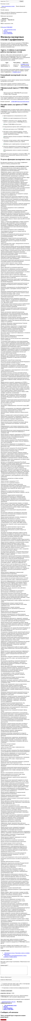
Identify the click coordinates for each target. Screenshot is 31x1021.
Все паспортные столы (10, 29)
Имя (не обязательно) (6, 977)
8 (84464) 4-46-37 (25, 64)
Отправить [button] (3, 1019)
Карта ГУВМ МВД (8, 33)
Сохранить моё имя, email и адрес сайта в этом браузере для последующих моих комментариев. (15, 984)
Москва (5, 30)
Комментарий (4, 965)
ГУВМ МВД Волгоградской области (20, 101)
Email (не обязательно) (6, 979)
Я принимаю (15, 987)
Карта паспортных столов (7, 6)
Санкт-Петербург (7, 32)
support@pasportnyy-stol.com (8, 1001)
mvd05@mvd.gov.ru (25, 66)
